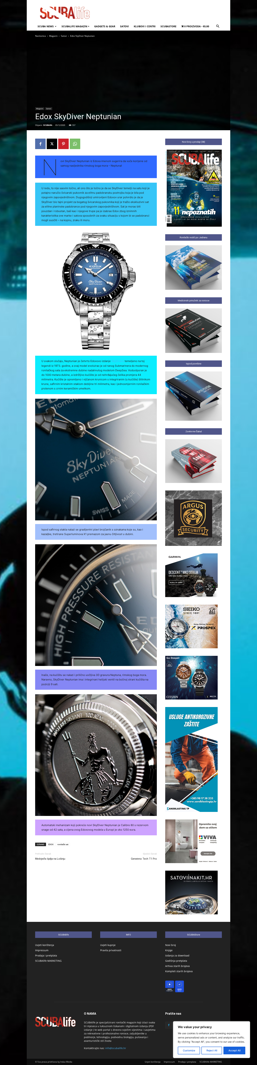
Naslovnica (40, 35)
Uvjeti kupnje (108, 945)
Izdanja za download (177, 955)
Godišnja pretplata (176, 960)
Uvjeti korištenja (44, 945)
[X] (52, 144)
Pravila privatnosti (110, 950)
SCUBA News (46, 26)
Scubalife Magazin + (75, 26)
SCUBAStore (168, 26)
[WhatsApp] (75, 144)
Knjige (169, 950)
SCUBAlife (47, 125)
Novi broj (170, 945)
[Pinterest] (63, 144)
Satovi (124, 26)
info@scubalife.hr (115, 1048)
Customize (189, 1050)
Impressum (41, 950)
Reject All (211, 1050)
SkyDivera (117, 361)
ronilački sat (62, 844)
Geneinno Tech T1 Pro (144, 858)
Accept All (234, 1050)
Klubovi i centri (145, 26)
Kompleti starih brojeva (179, 971)
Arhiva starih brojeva (177, 966)
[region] (211, 1039)
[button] (217, 26)
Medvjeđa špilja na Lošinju (50, 858)
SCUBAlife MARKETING (48, 960)
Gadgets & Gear (104, 26)
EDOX (50, 844)
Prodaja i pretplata (46, 955)
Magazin (53, 35)
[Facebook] (40, 144)
